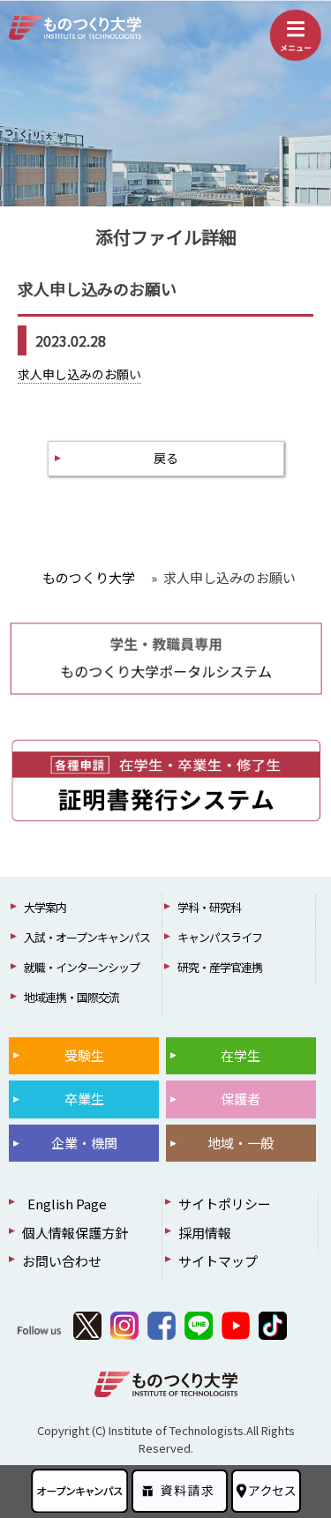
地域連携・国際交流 (71, 997)
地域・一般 (240, 1142)
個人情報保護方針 (75, 1232)
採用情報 (204, 1232)
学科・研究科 (209, 907)
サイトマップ (218, 1261)
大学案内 (45, 907)
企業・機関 (84, 1142)
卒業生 (84, 1098)
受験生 (84, 1055)
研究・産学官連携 (219, 967)
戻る (166, 458)
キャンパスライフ (219, 937)
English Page (64, 1203)
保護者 (240, 1098)
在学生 (240, 1055)
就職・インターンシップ (81, 967)
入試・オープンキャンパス (87, 937)
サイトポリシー (224, 1203)
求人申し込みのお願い (79, 374)
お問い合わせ (62, 1261)
